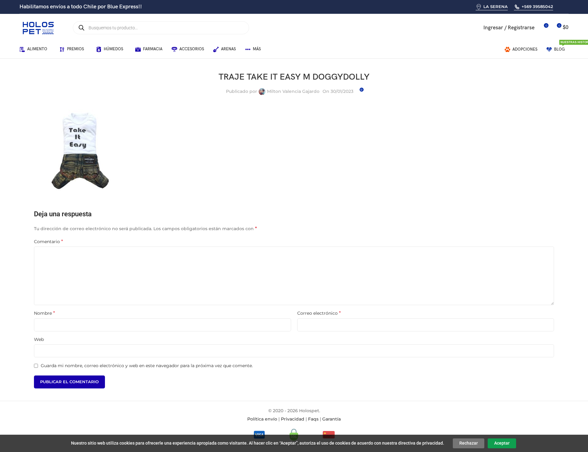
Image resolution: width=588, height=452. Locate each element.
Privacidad (292, 419)
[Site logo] (37, 27)
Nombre (44, 313)
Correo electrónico (319, 313)
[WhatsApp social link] (560, 6)
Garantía (331, 419)
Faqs (313, 419)
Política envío (262, 419)
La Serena (495, 6)
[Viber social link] (568, 6)
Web (39, 339)
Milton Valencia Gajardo (293, 91)
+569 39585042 (537, 6)
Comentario (48, 241)
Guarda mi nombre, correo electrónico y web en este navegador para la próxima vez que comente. (147, 365)
